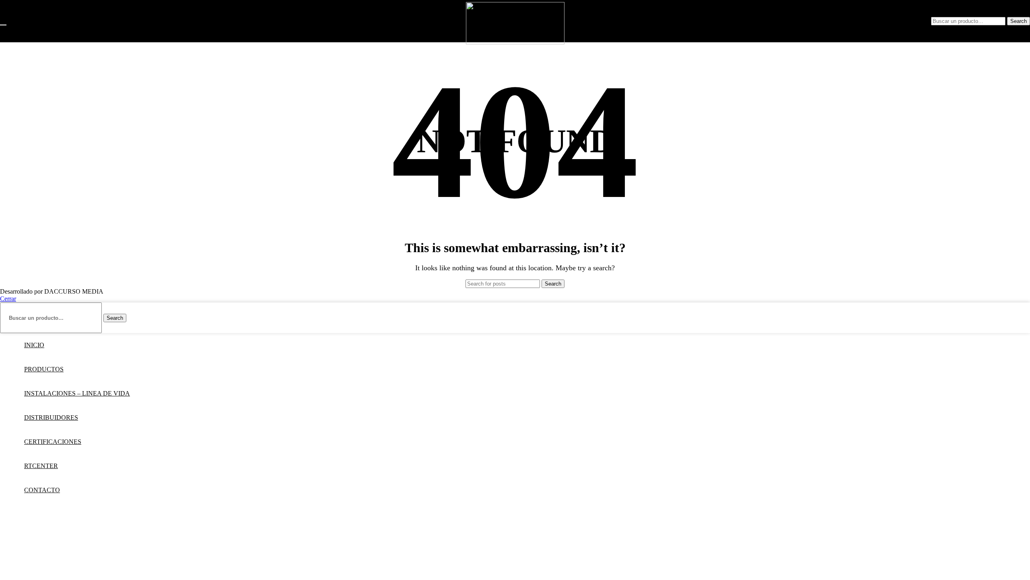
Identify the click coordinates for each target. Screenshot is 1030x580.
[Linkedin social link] (892, 21)
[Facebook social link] (849, 21)
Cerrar (8, 298)
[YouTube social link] (877, 21)
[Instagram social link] (863, 21)
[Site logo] (515, 42)
